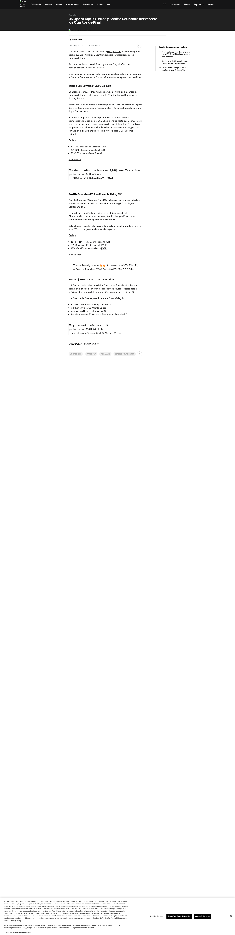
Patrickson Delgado (78, 104)
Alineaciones (75, 159)
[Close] (231, 916)
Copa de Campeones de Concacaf (88, 77)
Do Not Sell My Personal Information (17, 932)
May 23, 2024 (105, 178)
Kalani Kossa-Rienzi (78, 225)
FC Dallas (88, 54)
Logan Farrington (132, 108)
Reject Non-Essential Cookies (179, 916)
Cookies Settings (156, 916)
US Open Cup (114, 51)
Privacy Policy (16, 921)
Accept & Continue (202, 916)
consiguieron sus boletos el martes (86, 67)
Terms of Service (34, 925)
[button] (108, 4)
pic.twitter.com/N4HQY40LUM (86, 329)
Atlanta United (87, 64)
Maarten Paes (98, 91)
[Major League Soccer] (24, 4)
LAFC (122, 64)
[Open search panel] (164, 4)
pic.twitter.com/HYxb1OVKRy (122, 265)
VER (104, 146)
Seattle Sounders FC (106, 54)
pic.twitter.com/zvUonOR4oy (85, 174)
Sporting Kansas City (106, 64)
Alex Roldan (112, 216)
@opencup (98, 325)
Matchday (91, 354)
